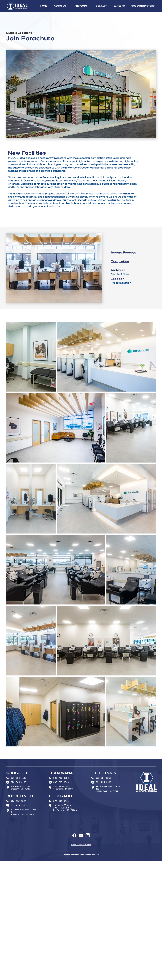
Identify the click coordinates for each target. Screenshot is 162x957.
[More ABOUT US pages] (67, 6)
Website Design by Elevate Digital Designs (81, 854)
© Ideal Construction (81, 845)
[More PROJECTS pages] (88, 6)
